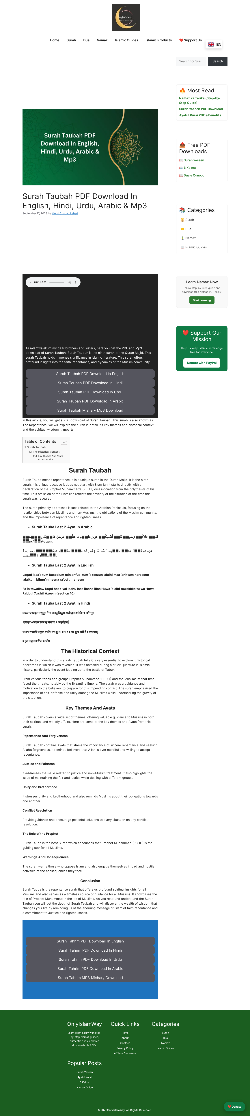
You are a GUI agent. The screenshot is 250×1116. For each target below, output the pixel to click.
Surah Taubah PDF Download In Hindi (90, 383)
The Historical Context (46, 451)
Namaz (102, 40)
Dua (86, 40)
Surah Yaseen (85, 1072)
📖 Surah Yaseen (191, 160)
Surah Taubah (36, 447)
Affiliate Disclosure (125, 1053)
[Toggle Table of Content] (62, 442)
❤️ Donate (234, 1106)
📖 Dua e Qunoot (191, 175)
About (125, 1037)
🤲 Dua (186, 229)
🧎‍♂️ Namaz (188, 238)
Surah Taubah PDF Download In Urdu (90, 392)
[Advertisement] (90, 75)
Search (218, 61)
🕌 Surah (187, 220)
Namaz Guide (85, 1087)
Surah (71, 40)
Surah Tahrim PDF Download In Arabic (90, 968)
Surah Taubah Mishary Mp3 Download (90, 410)
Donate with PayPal (202, 363)
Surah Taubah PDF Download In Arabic (90, 401)
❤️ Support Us (190, 40)
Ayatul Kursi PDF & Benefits (200, 115)
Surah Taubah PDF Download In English (90, 374)
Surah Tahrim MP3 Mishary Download (90, 978)
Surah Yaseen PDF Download (201, 109)
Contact (125, 1043)
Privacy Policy (125, 1048)
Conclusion (47, 459)
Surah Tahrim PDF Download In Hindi (90, 950)
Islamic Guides (126, 40)
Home (54, 40)
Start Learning (202, 300)
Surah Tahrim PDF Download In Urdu (90, 959)
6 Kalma (84, 1082)
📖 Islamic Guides (194, 247)
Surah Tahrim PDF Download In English (90, 941)
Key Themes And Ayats (50, 456)
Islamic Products (158, 40)
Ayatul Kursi (85, 1077)
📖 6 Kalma (187, 168)
